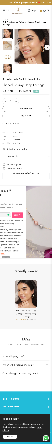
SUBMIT (17, 215)
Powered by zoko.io (5, 257)
